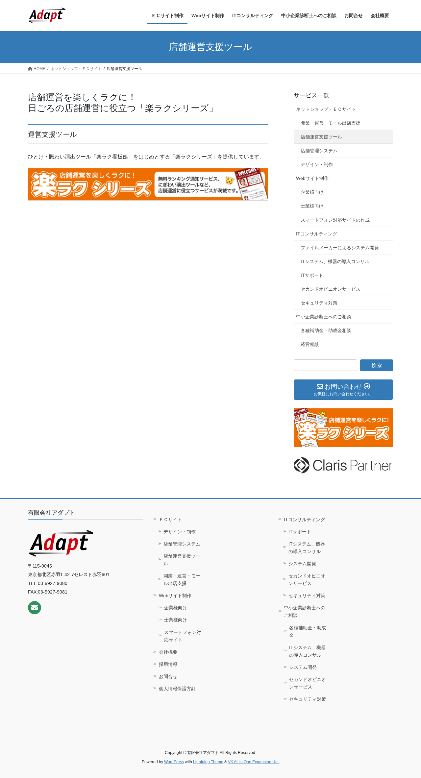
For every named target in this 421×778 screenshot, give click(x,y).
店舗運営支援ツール (321, 136)
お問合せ (168, 676)
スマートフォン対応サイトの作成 (335, 220)
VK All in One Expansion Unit (254, 762)
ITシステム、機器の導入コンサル (335, 261)
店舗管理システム (319, 150)
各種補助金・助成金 (307, 631)
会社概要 (168, 652)
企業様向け (312, 192)
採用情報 (168, 664)
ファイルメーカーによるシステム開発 (340, 247)
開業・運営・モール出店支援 (330, 123)
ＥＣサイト (170, 519)
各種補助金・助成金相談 (326, 330)
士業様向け (312, 205)
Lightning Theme (208, 762)
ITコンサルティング (316, 233)
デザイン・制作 (317, 164)
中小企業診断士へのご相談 (323, 316)
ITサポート (312, 275)
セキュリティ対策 (319, 302)
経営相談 (310, 344)
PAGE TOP (404, 749)
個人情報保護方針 (177, 688)
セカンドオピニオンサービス (330, 289)
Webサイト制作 (312, 178)
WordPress (174, 762)
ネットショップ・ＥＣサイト (326, 109)
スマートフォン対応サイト (182, 636)
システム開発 (302, 563)
